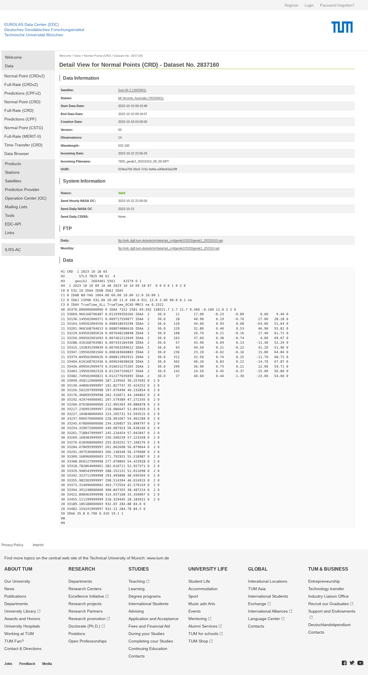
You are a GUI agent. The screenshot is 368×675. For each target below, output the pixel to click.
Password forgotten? (337, 5)
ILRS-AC (13, 249)
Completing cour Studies (151, 641)
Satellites (13, 181)
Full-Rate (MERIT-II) (22, 136)
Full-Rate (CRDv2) (21, 84)
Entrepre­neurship (324, 581)
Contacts (137, 656)
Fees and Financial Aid (149, 626)
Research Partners (85, 611)
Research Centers (84, 588)
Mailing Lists (16, 206)
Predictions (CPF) (20, 119)
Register (291, 5)
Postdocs (76, 633)
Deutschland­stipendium (329, 624)
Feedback (27, 664)
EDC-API (13, 224)
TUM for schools (203, 633)
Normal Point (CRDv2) (24, 76)
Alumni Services (202, 626)
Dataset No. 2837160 (128, 55)
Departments (16, 603)
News (9, 588)
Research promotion (87, 618)
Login (309, 5)
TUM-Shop (198, 641)
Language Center (264, 618)
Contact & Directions (22, 648)
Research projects (84, 603)
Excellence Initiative (86, 596)
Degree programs (145, 596)
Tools (9, 215)
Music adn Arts (201, 603)
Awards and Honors (22, 618)
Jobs (8, 664)
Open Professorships (87, 641)
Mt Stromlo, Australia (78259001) (141, 98)
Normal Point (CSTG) (23, 127)
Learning (137, 588)
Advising (136, 611)
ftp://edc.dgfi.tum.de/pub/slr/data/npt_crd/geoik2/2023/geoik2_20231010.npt (170, 240)
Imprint (38, 545)
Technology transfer (326, 588)
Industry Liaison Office (328, 596)
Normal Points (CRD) (97, 55)
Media (47, 664)
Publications (15, 596)
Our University (17, 581)
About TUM (18, 569)
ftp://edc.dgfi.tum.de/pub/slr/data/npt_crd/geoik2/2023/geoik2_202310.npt (168, 248)
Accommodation (203, 588)
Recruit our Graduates (328, 603)
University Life (208, 569)
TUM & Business (328, 569)
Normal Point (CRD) (22, 102)
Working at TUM (19, 633)
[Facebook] (344, 663)
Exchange (257, 603)
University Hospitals (22, 626)
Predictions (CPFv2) (22, 93)
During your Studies (146, 633)
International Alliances (268, 611)
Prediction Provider (22, 189)
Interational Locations (267, 581)
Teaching (137, 581)
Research (81, 569)
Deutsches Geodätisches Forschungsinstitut (44, 29)
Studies (139, 569)
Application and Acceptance (154, 618)
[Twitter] (352, 663)
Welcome (13, 57)
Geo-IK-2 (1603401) (132, 90)
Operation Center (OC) (26, 198)
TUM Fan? (14, 641)
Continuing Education (148, 648)
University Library (20, 611)
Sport (193, 596)
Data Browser (16, 153)
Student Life (199, 581)
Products (13, 163)
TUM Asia (257, 588)
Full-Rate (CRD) (19, 110)
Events (194, 611)
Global (258, 569)
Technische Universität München (33, 34)
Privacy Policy (12, 545)
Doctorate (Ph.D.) (84, 626)
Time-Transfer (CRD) (23, 145)
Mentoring (197, 618)
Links (9, 232)
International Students (148, 603)
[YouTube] (360, 663)
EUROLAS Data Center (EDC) (31, 24)
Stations (12, 172)
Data (9, 66)
